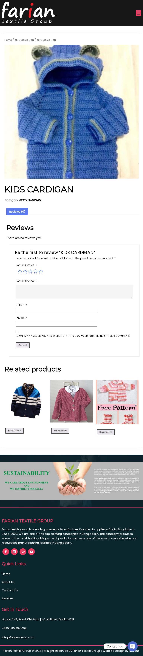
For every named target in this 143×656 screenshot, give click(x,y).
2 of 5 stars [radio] (25, 271)
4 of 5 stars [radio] (35, 271)
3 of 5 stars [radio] (30, 271)
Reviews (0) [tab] (17, 211)
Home (8, 40)
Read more (14, 430)
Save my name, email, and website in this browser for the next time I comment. (73, 336)
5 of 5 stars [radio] (41, 271)
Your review (27, 281)
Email (22, 318)
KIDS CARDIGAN (24, 40)
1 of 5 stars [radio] (20, 271)
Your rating (27, 265)
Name (22, 305)
